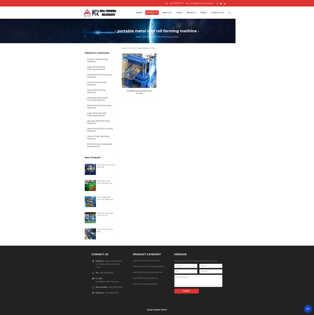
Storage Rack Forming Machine (98, 122)
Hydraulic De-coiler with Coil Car (105, 214)
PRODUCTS (152, 12)
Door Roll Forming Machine (96, 91)
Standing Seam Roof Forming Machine (97, 99)
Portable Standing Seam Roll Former (139, 92)
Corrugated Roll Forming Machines (105, 198)
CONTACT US (217, 12)
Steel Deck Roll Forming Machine (99, 106)
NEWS (179, 12)
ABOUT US (167, 12)
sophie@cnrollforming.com (202, 3)
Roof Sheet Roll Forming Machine (99, 76)
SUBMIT (216, 246)
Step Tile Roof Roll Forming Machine (96, 68)
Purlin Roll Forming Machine (96, 83)
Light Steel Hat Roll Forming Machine (96, 114)
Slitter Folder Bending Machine (98, 137)
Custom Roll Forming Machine (97, 60)
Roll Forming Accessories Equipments (99, 145)
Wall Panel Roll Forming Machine (104, 182)
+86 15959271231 (115, 287)
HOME (139, 12)
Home (138, 37)
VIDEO (203, 12)
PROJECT (191, 12)
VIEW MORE (140, 84)
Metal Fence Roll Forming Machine (100, 129)
